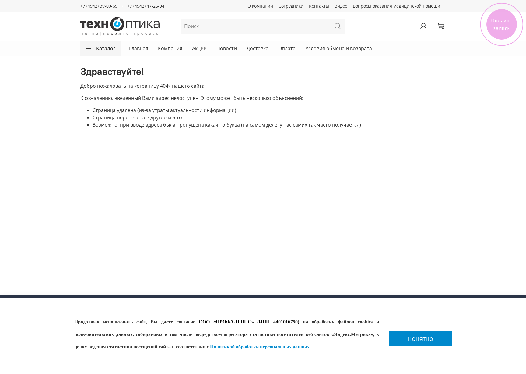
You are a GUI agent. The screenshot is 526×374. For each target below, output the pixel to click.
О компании (260, 6)
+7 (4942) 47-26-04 (145, 6)
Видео (341, 6)
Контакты (319, 6)
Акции (199, 48)
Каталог (105, 48)
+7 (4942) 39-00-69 (98, 6)
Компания (170, 48)
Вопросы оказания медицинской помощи (396, 6)
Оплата (287, 48)
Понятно (420, 338)
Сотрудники (291, 6)
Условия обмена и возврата (338, 48)
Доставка (257, 48)
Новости (226, 48)
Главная (138, 48)
